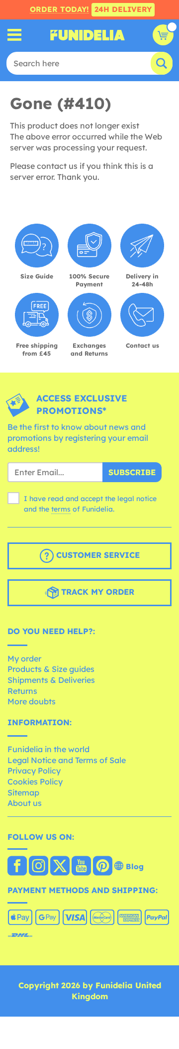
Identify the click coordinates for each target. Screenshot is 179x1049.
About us (24, 803)
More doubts (31, 701)
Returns (22, 691)
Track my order (96, 592)
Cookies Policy (35, 782)
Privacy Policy (34, 771)
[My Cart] (163, 34)
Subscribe (132, 472)
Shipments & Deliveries (51, 680)
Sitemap (23, 792)
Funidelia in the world (48, 749)
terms (61, 509)
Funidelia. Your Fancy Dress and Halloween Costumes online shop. (87, 34)
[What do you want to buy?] (14, 35)
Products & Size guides (50, 669)
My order (24, 658)
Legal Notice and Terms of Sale (66, 760)
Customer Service (97, 555)
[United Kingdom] (17, 867)
